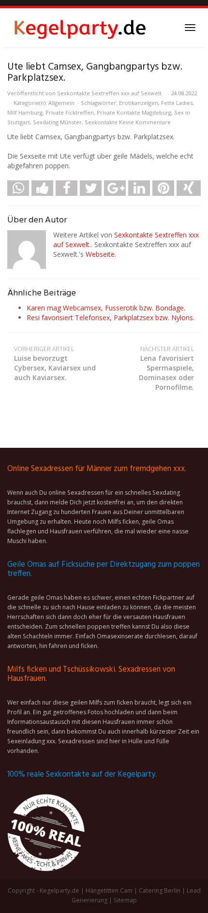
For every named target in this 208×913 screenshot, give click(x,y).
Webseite (100, 254)
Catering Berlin (159, 890)
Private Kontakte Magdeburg (134, 112)
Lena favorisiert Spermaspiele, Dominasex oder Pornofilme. (166, 368)
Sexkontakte (101, 122)
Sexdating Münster (57, 122)
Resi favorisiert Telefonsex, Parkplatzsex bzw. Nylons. (110, 317)
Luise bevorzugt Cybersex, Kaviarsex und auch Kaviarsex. (55, 363)
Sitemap (125, 900)
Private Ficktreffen (69, 112)
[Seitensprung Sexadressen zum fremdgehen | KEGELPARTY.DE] (80, 27)
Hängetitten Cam (109, 890)
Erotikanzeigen (138, 102)
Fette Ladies (177, 102)
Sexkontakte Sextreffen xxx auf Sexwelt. (110, 93)
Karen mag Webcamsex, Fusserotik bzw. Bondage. (106, 307)
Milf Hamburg (25, 112)
